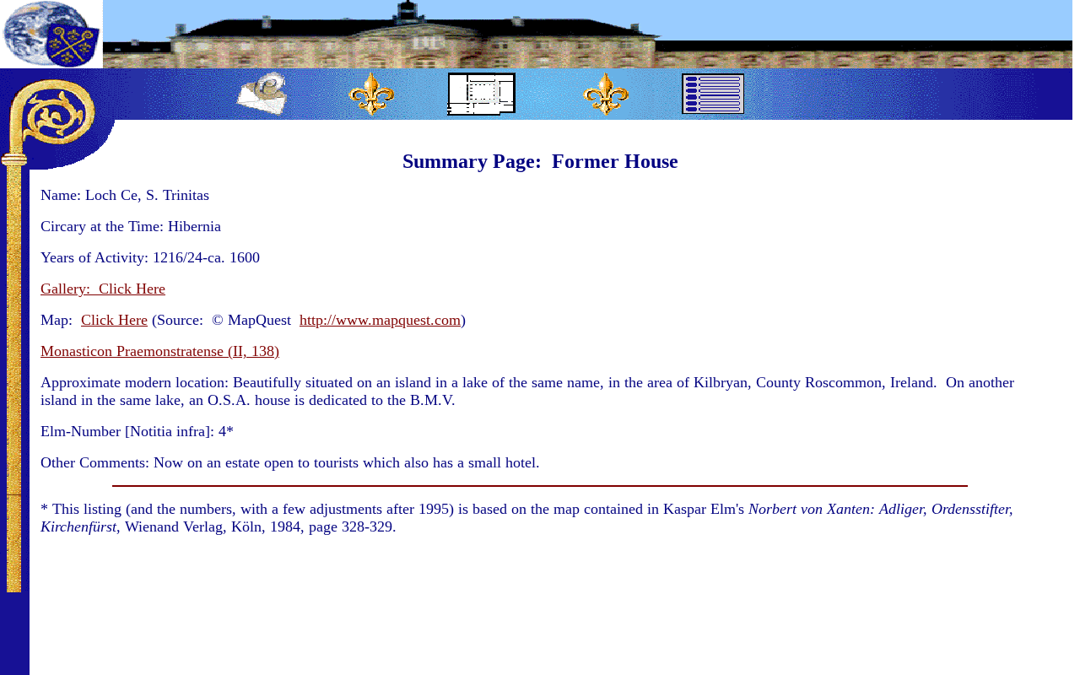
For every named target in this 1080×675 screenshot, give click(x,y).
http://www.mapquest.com (380, 319)
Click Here (114, 319)
